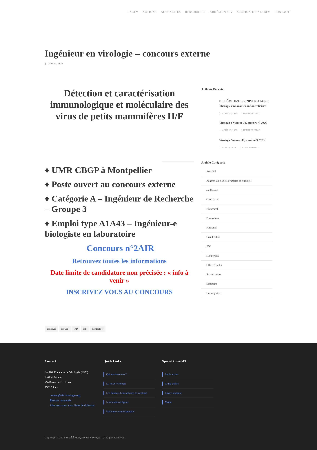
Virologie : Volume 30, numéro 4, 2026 (243, 122)
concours (51, 328)
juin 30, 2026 (229, 147)
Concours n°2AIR (120, 248)
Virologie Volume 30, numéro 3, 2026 (242, 140)
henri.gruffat (251, 113)
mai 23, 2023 (56, 64)
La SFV (132, 11)
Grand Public (213, 237)
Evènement (212, 209)
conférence (212, 190)
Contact (281, 11)
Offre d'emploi (214, 265)
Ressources (195, 11)
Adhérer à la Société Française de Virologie (229, 180)
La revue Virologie (116, 383)
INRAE (64, 328)
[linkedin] (262, 439)
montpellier (97, 328)
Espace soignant (173, 393)
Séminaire (211, 283)
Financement (213, 218)
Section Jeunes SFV (253, 11)
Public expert (172, 374)
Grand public (171, 383)
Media (168, 402)
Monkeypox (212, 255)
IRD (76, 328)
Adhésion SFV (221, 11)
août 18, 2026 (229, 113)
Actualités (171, 11)
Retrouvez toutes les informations (119, 261)
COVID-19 (212, 199)
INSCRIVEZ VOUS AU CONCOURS (119, 292)
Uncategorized (213, 293)
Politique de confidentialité (120, 411)
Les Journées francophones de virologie (126, 393)
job (84, 328)
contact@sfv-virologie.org (65, 395)
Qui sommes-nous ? (116, 374)
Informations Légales (117, 402)
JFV (208, 246)
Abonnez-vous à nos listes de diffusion (72, 405)
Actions (149, 11)
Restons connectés (60, 400)
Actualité (211, 171)
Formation (211, 227)
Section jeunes (213, 274)
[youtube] (270, 439)
